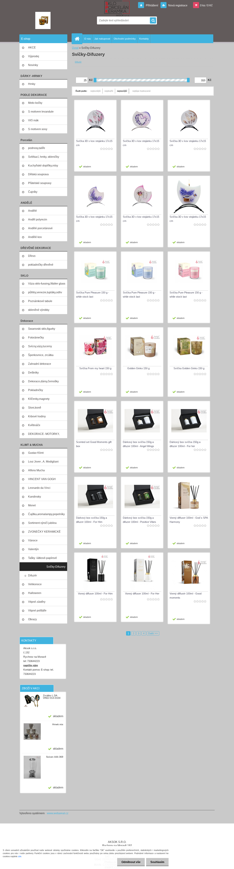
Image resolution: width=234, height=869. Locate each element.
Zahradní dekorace (39, 363)
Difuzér (32, 575)
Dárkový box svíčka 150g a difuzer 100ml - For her (185, 444)
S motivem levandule (41, 111)
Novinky (33, 65)
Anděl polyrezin (37, 219)
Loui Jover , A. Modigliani (43, 461)
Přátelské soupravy (39, 183)
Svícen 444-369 (54, 757)
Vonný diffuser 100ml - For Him (95, 593)
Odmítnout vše (130, 862)
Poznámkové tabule (40, 301)
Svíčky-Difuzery (55, 566)
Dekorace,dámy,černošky (43, 381)
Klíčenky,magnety (39, 398)
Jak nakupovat (102, 38)
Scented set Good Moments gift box (94, 444)
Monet (32, 505)
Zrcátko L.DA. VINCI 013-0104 (51, 696)
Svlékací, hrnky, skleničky (43, 156)
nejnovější (122, 91)
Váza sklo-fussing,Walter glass (46, 283)
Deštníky (33, 372)
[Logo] (42, 20)
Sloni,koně (34, 407)
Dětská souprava (38, 174)
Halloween (34, 593)
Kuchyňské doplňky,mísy (43, 165)
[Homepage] (78, 38)
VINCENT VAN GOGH (42, 479)
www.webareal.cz (57, 813)
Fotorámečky (36, 337)
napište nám (30, 665)
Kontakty (144, 38)
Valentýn (33, 549)
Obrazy (32, 619)
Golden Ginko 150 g (138, 368)
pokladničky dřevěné (40, 264)
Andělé (32, 210)
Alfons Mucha (36, 470)
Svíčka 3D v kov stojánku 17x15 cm (94, 143)
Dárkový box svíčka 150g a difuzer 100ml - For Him (91, 519)
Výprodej (33, 56)
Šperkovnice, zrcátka (40, 355)
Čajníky (32, 191)
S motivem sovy (37, 129)
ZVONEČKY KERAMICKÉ (44, 531)
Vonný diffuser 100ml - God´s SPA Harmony (189, 519)
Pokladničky (35, 390)
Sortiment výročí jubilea (42, 522)
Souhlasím (157, 862)
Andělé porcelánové (40, 228)
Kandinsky (34, 496)
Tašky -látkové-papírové (42, 557)
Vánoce (33, 540)
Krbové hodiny (37, 416)
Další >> (153, 633)
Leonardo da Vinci (39, 487)
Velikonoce (35, 584)
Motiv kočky (35, 102)
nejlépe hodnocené (141, 91)
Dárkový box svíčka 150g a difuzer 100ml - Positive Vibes (139, 519)
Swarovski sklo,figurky (41, 328)
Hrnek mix (57, 724)
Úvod (75, 47)
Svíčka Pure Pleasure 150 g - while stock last (92, 294)
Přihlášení (152, 5)
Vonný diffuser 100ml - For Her (142, 593)
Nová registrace (177, 5)
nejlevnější (95, 91)
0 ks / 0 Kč (206, 5)
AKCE (32, 47)
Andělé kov (35, 237)
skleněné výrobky (38, 309)
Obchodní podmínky (125, 38)
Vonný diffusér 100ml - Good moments (185, 595)
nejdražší (108, 91)
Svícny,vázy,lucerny (40, 346)
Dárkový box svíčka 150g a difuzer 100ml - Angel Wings (138, 444)
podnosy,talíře (36, 148)
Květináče (34, 425)
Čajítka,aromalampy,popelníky (46, 514)
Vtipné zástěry (36, 601)
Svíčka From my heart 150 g (95, 368)
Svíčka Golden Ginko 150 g (189, 368)
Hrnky (31, 83)
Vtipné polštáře (37, 610)
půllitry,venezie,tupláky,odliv (45, 292)
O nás (87, 38)
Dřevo (31, 255)
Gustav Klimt (36, 452)
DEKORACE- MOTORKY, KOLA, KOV (44, 435)
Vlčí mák (33, 120)
